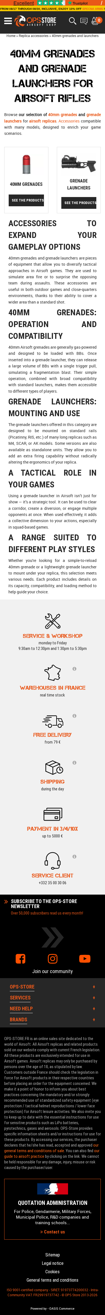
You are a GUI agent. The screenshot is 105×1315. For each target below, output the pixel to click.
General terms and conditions (52, 1280)
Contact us (54, 1232)
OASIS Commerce (61, 1309)
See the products (28, 200)
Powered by (39, 1309)
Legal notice (53, 1263)
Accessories (69, 121)
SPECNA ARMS (92, 8)
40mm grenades (62, 114)
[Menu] (8, 21)
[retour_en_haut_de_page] (98, 783)
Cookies (52, 1271)
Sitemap (52, 1255)
